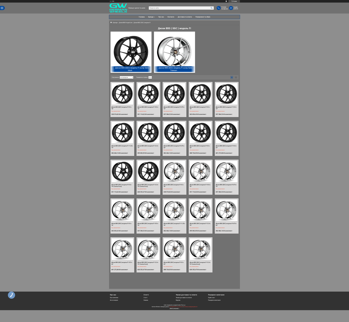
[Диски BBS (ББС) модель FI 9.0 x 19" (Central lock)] (122, 171)
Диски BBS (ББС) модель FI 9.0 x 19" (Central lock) (121, 185)
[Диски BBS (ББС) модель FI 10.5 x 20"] (227, 133)
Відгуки (178, 300)
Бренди (150, 17)
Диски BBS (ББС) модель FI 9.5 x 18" (173, 185)
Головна (142, 17)
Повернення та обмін (202, 17)
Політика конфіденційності (190, 306)
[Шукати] (211, 8)
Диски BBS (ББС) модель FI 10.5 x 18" (147, 108)
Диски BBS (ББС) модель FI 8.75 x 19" (226, 185)
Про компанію (114, 297)
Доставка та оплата (185, 17)
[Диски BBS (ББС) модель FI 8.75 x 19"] (227, 171)
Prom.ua (183, 305)
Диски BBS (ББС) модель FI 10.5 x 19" (226, 108)
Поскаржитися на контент (176, 306)
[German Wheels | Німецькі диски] (118, 7)
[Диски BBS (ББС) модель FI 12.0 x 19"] (148, 133)
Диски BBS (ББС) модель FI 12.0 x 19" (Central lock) (147, 185)
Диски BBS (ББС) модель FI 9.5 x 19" (200, 108)
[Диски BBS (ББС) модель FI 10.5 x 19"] (227, 94)
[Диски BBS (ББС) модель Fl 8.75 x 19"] (174, 94)
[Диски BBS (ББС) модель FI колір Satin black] (131, 52)
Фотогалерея (114, 300)
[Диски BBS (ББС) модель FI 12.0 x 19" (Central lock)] (148, 171)
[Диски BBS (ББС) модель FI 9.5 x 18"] (174, 171)
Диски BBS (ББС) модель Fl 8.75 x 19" (174, 108)
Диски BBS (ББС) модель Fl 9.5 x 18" (121, 108)
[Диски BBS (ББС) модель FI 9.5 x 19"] (201, 94)
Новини (146, 300)
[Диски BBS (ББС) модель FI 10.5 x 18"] (148, 94)
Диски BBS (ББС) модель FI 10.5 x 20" (226, 146)
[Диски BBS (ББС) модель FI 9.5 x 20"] (201, 133)
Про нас (161, 17)
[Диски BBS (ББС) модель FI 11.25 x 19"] (122, 133)
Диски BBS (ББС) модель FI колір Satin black (132, 69)
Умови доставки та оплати (184, 297)
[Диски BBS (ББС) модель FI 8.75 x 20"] (174, 133)
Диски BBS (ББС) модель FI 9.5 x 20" (200, 146)
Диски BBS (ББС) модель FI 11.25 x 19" (122, 146)
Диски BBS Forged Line (125, 22)
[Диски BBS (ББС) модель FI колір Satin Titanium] (174, 52)
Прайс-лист (211, 297)
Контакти (171, 17)
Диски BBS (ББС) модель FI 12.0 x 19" (147, 146)
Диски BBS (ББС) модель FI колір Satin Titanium (175, 69)
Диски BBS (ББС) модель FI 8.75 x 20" (174, 146)
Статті (145, 297)
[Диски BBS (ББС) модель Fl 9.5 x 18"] (122, 94)
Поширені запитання (214, 300)
